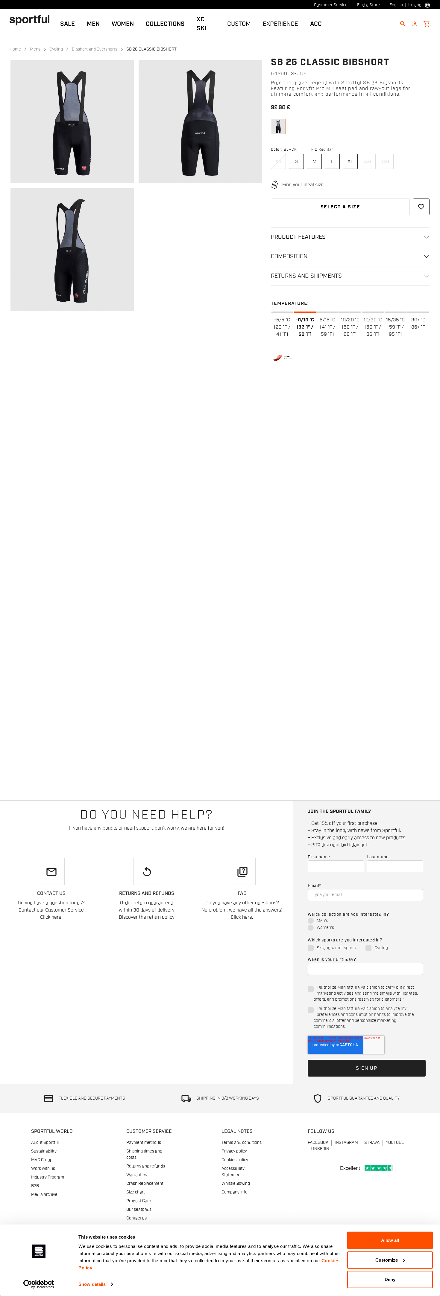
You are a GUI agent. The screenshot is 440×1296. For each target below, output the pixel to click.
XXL (368, 161)
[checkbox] (365, 925)
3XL (386, 161)
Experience (280, 24)
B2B (35, 1186)
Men (93, 24)
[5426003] (278, 126)
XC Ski (201, 23)
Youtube (395, 1143)
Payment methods (143, 1143)
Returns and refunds (145, 1166)
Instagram (346, 1143)
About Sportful (45, 1143)
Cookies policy (234, 1160)
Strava (372, 1143)
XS (278, 161)
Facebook (318, 1143)
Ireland (414, 5)
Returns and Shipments (306, 276)
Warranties (136, 1175)
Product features (298, 237)
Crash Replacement (144, 1183)
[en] (32, 20)
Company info (234, 1192)
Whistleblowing (235, 1183)
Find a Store (368, 5)
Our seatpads (138, 1210)
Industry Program (47, 1177)
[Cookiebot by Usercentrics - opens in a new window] (39, 1284)
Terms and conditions (241, 1143)
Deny (390, 1279)
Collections (165, 24)
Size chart (135, 1192)
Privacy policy (234, 1151)
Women (123, 24)
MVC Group (41, 1160)
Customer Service (331, 5)
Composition (289, 256)
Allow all (390, 1240)
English (396, 5)
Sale (67, 24)
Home (15, 49)
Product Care (138, 1201)
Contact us (136, 1218)
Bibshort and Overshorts (94, 49)
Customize (386, 1259)
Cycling (56, 49)
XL (350, 161)
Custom (239, 24)
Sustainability (44, 1151)
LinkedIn (320, 1149)
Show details (92, 1284)
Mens (35, 49)
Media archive (44, 1195)
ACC (316, 24)
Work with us (43, 1169)
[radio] (365, 921)
